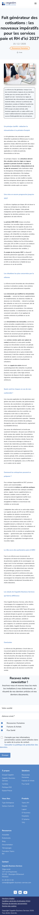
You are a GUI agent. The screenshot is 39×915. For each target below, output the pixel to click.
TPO (23, 822)
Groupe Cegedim (8, 775)
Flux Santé (25, 784)
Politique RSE (7, 787)
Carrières (5, 784)
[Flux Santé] (3, 730)
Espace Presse (7, 790)
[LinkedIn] (20, 892)
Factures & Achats (28, 781)
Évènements (6, 838)
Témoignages (7, 848)
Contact (5, 862)
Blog (3, 841)
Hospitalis (25, 816)
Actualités (5, 835)
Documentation (7, 845)
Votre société (7, 708)
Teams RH (25, 803)
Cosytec (24, 806)
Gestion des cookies (9, 906)
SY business (26, 813)
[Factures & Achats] (3, 726)
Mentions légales (8, 898)
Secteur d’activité (8, 806)
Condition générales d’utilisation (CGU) (16, 901)
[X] (15, 892)
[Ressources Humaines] (3, 723)
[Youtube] (25, 892)
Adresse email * (8, 716)
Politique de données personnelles (14, 903)
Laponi (24, 809)
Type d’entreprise (8, 803)
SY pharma (25, 819)
